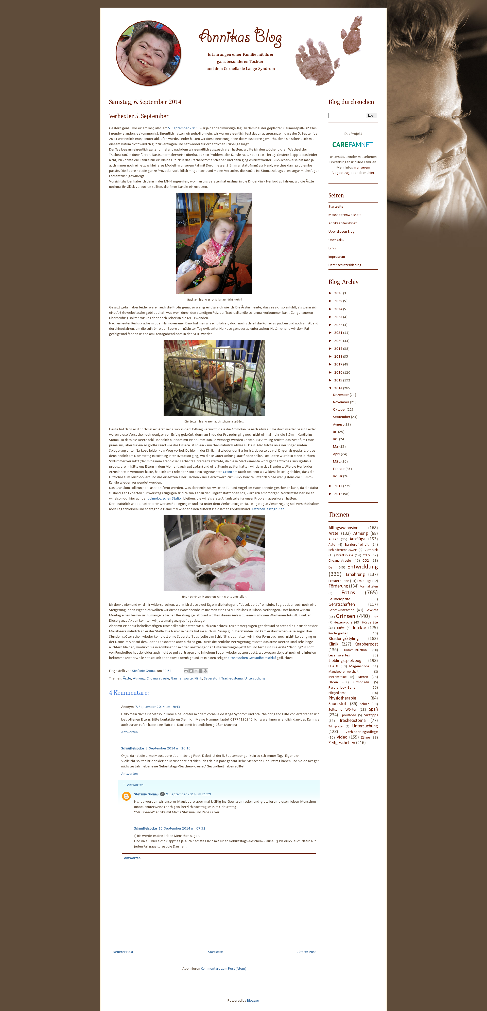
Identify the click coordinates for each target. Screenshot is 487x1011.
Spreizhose (348, 715)
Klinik (198, 679)
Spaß (373, 709)
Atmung (139, 679)
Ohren (333, 682)
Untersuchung (255, 679)
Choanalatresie (158, 679)
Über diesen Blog (341, 232)
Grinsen (345, 616)
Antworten (129, 732)
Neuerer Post (123, 952)
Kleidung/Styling (343, 638)
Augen (333, 539)
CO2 (365, 561)
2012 (338, 494)
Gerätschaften (341, 604)
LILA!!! (333, 666)
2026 (338, 293)
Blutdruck (371, 550)
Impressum (336, 257)
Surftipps (371, 715)
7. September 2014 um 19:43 (157, 707)
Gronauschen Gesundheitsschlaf (252, 658)
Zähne (365, 738)
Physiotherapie (342, 698)
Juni (336, 439)
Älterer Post (307, 952)
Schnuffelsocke (132, 748)
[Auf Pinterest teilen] (205, 670)
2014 (338, 388)
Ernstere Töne (338, 581)
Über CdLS (336, 240)
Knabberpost (366, 644)
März (337, 462)
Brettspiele (344, 555)
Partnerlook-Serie (342, 688)
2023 (338, 317)
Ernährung (355, 574)
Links (332, 248)
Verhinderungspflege (361, 732)
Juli (335, 432)
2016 (338, 373)
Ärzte (127, 679)
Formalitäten (369, 586)
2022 (338, 325)
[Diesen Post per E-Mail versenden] (186, 670)
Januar (338, 476)
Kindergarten (338, 633)
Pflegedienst (337, 693)
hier (371, 173)
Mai (336, 447)
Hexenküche (343, 622)
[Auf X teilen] (195, 670)
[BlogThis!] (191, 670)
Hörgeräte (370, 622)
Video (342, 737)
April (337, 454)
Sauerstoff (212, 679)
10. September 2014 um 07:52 (182, 829)
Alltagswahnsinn (343, 528)
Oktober (340, 410)
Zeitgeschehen (341, 743)
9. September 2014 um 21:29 (188, 794)
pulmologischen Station (165, 499)
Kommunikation (355, 650)
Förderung (338, 586)
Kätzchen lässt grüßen (268, 509)
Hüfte (341, 628)
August (338, 425)
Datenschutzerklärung (344, 265)
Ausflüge (358, 539)
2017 (338, 364)
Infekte (359, 628)
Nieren (363, 677)
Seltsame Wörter (342, 710)
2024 (338, 309)
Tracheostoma (232, 679)
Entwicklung (362, 567)
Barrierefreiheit (357, 545)
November (341, 402)
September (342, 417)
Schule (365, 704)
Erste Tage (364, 581)
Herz (375, 617)
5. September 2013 (183, 128)
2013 (338, 486)
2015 (338, 380)
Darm (332, 567)
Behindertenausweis (342, 550)
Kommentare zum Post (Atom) (223, 969)
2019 (338, 349)
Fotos (348, 593)
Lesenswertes (339, 655)
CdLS (366, 555)
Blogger (253, 1001)
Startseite (215, 952)
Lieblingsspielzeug (344, 660)
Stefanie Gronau (146, 794)
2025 (338, 301)
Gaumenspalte (182, 679)
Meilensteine (337, 677)
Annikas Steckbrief (342, 223)
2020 (338, 341)
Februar (339, 469)
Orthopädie (361, 682)
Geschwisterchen (341, 610)
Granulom (230, 472)
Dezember (341, 395)
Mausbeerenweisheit (344, 215)
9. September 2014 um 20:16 (168, 748)
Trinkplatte (335, 726)
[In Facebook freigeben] (200, 670)
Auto (331, 544)
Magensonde (359, 666)
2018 (338, 357)
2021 (338, 333)
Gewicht (372, 610)
